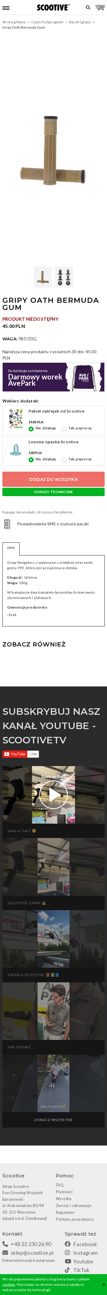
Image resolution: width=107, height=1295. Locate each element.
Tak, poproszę (80, 428)
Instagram (85, 1252)
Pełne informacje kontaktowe (28, 1260)
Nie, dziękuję (46, 428)
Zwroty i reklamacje (73, 1205)
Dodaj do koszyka (53, 479)
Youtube (83, 1261)
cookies (8, 1284)
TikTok (81, 1270)
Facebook (85, 1244)
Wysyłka (63, 1198)
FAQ (60, 1185)
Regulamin (65, 1212)
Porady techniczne (53, 492)
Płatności (64, 1191)
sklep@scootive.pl (32, 1252)
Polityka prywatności (75, 1219)
